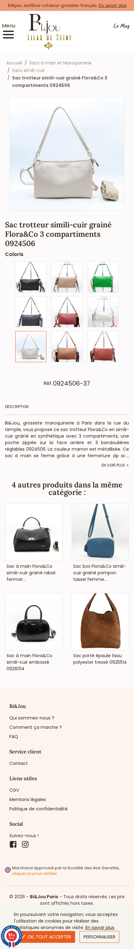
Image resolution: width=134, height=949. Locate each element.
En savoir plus (112, 5)
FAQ (13, 736)
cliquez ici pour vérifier (34, 873)
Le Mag (121, 26)
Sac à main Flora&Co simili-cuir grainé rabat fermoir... (31, 572)
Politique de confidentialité (38, 809)
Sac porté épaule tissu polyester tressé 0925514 (100, 658)
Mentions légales (27, 799)
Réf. (47, 383)
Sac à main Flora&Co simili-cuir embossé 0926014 (29, 662)
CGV (14, 790)
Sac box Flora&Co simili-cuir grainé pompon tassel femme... (99, 572)
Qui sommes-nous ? (31, 718)
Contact (18, 763)
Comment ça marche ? (35, 727)
